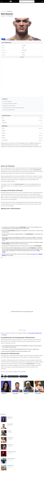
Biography (5, 11)
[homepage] (11, 1)
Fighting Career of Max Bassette (9, 105)
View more (22, 57)
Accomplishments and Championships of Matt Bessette (13, 107)
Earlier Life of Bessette (7, 101)
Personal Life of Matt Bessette (8, 109)
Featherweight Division (23, 376)
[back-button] (2, 1)
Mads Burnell (38, 333)
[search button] (33, 1)
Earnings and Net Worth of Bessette (10, 103)
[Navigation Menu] (42, 1)
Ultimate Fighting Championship (13, 376)
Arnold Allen (32, 254)
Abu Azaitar (32, 333)
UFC (2, 376)
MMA (5, 376)
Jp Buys (5, 334)
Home (2, 11)
